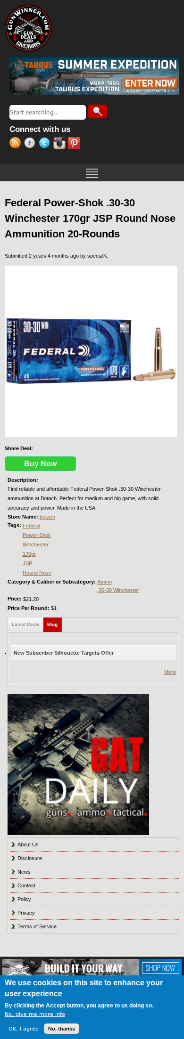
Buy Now (40, 464)
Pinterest (75, 144)
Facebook (31, 144)
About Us (28, 844)
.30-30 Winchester (118, 590)
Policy (24, 899)
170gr (29, 554)
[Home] (28, 28)
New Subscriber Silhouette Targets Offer (64, 653)
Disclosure (29, 858)
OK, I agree (23, 1029)
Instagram (60, 144)
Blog (54, 624)
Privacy (26, 913)
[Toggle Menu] (92, 172)
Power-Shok (37, 535)
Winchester (36, 544)
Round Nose (37, 573)
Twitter (46, 144)
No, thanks (61, 1028)
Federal (31, 525)
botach (47, 517)
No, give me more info (35, 1014)
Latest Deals (25, 624)
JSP (27, 563)
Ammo (104, 581)
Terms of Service (37, 926)
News (24, 872)
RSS (16, 144)
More (170, 672)
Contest (26, 885)
